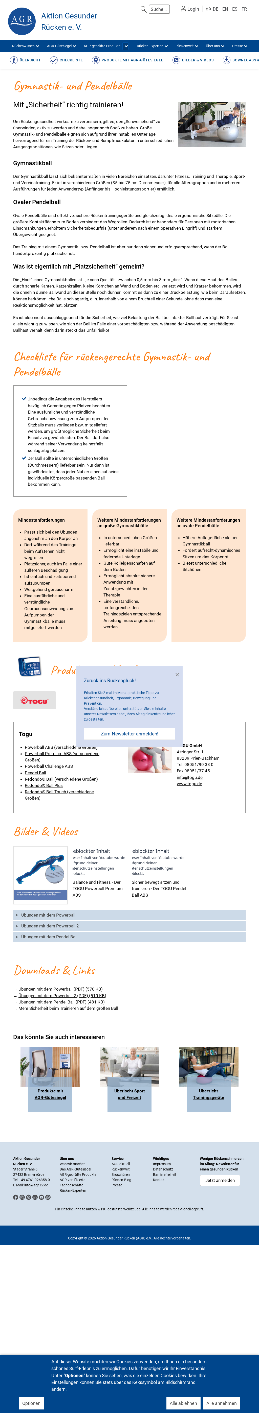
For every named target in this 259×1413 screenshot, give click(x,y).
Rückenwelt (121, 1169)
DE (215, 9)
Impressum (162, 1164)
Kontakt (159, 1180)
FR (244, 9)
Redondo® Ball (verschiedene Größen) (61, 779)
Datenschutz (163, 1169)
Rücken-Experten (73, 1190)
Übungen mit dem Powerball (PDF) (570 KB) (60, 989)
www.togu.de (189, 783)
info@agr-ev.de (36, 1185)
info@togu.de (190, 777)
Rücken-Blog (121, 1180)
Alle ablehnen (183, 1403)
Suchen (143, 9)
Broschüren (121, 1174)
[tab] (129, 915)
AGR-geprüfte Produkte (78, 1174)
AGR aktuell (121, 1164)
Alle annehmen (221, 1403)
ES (235, 9)
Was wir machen (72, 1164)
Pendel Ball (35, 772)
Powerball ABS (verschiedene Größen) (61, 747)
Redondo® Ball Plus (44, 785)
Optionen (31, 1403)
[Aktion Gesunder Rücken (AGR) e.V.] (22, 21)
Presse (117, 1185)
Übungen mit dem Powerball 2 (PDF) (62, 995)
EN (225, 9)
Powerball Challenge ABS (49, 766)
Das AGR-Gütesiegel (75, 1169)
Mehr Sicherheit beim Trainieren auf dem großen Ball (68, 1008)
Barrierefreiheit (164, 1174)
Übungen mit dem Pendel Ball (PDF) (61, 1001)
